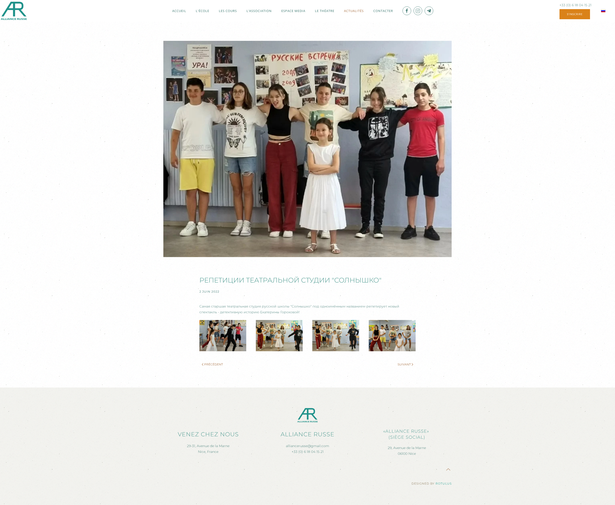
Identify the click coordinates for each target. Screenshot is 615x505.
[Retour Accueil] (14, 11)
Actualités (354, 11)
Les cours (228, 11)
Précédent (213, 364)
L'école (202, 11)
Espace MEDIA (293, 11)
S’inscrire (575, 14)
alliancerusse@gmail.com (307, 446)
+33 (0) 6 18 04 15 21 (575, 5)
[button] (222, 335)
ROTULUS (444, 483)
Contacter (383, 11)
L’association (259, 11)
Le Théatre (324, 11)
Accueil (179, 11)
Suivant (404, 364)
